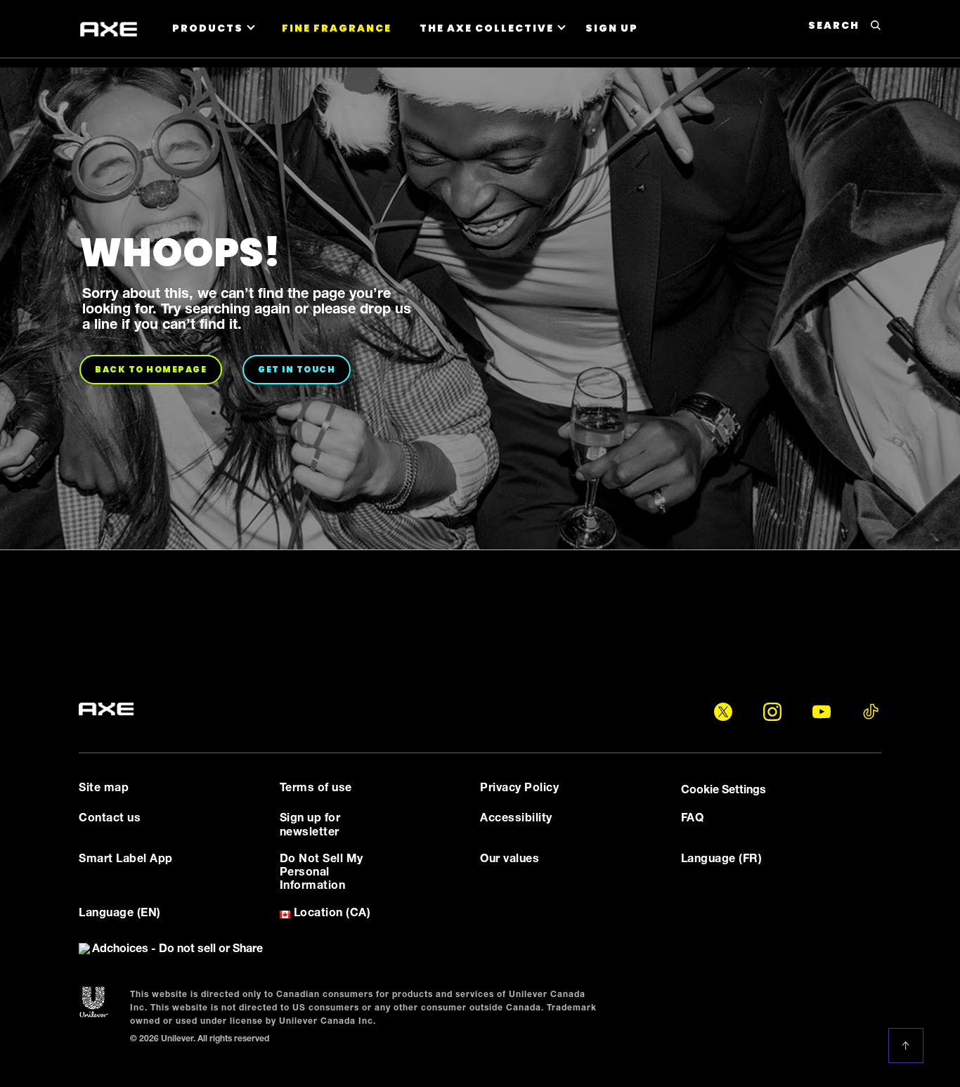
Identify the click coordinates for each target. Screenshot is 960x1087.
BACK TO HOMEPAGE (158, 369)
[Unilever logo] (94, 1002)
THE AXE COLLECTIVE (487, 28)
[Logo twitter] (723, 711)
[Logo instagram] (772, 711)
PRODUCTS (207, 28)
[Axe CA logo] (108, 29)
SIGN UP (611, 28)
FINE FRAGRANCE (336, 28)
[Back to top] (908, 1045)
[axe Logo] (106, 709)
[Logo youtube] (821, 711)
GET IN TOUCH (304, 369)
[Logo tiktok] (870, 711)
